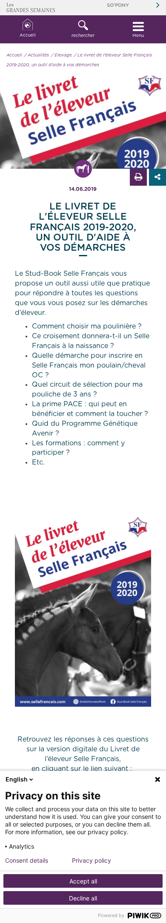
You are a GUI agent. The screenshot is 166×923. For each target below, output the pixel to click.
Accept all (83, 881)
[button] (83, 29)
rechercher (83, 36)
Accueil (28, 35)
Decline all (83, 898)
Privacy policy (91, 860)
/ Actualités (36, 55)
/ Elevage (61, 55)
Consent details (26, 860)
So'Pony (118, 5)
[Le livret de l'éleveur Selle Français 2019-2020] (83, 609)
